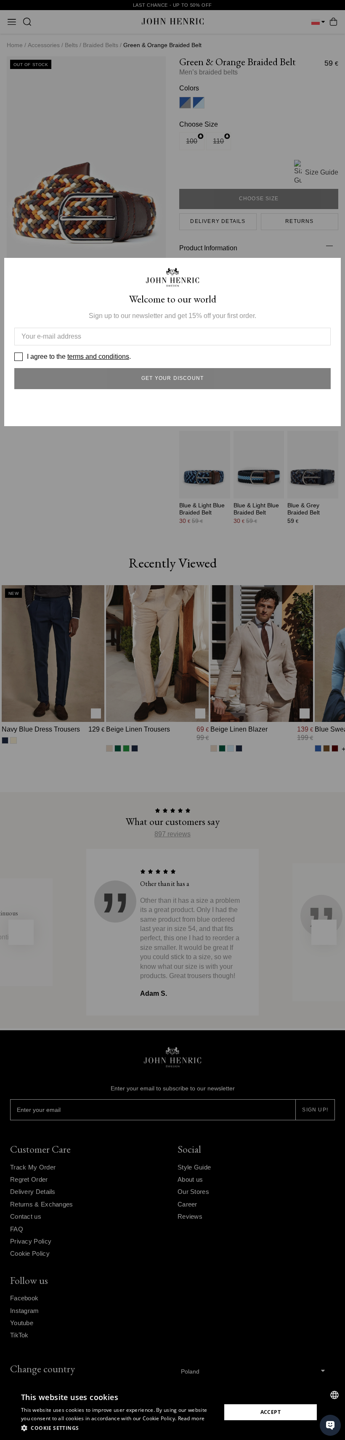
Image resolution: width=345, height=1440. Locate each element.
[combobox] (334, 1395)
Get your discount (172, 378)
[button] (118, 1428)
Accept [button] (270, 1412)
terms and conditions (98, 356)
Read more (191, 1418)
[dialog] (172, 1412)
